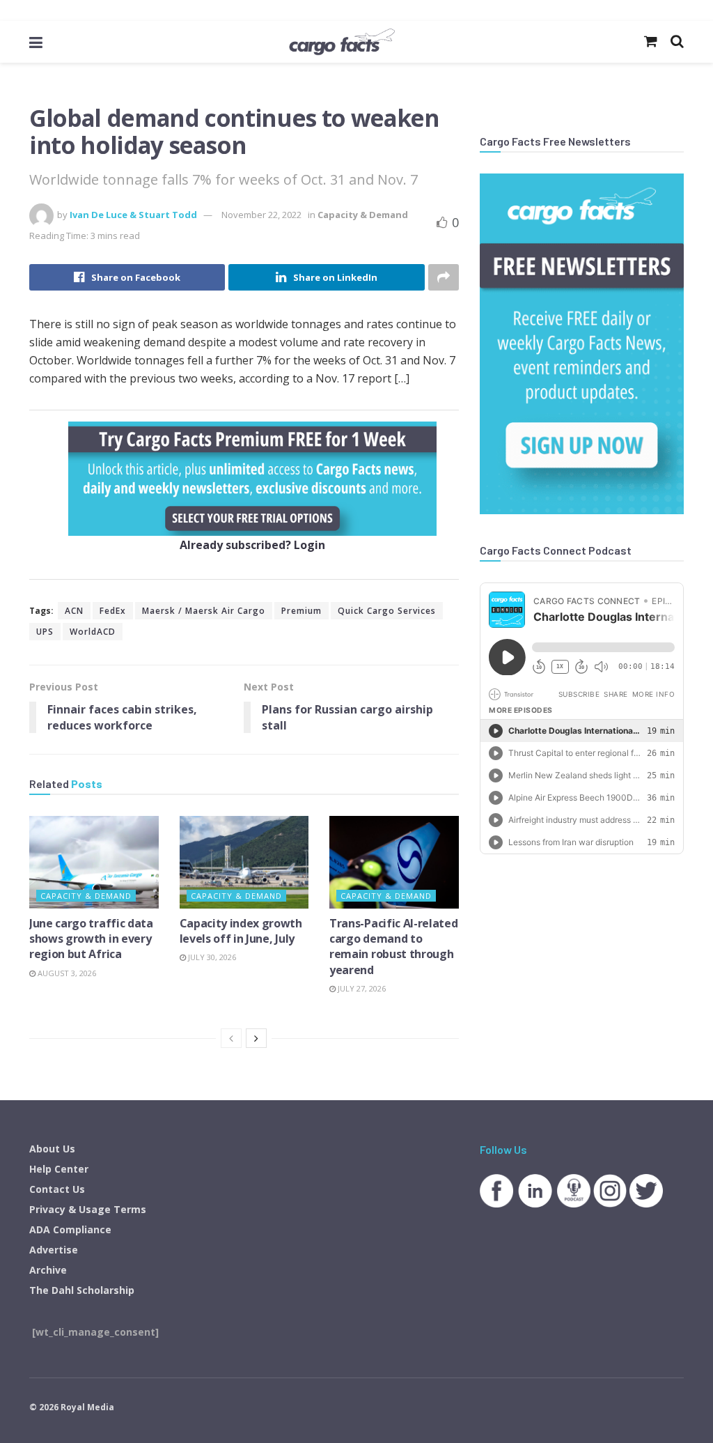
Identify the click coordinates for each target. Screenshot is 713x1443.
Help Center (58, 1168)
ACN (74, 611)
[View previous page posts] (231, 1038)
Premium (301, 611)
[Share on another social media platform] (443, 277)
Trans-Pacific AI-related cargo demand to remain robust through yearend (393, 947)
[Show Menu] (35, 42)
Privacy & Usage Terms (87, 1209)
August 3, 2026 (66, 973)
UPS (45, 632)
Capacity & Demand (363, 214)
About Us (52, 1148)
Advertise (53, 1249)
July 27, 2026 (361, 988)
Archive (48, 1269)
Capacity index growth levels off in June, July (241, 931)
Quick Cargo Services (387, 611)
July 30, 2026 (211, 957)
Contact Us (57, 1189)
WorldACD (93, 632)
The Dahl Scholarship (81, 1290)
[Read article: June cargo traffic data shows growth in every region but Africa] (94, 862)
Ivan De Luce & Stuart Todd (133, 214)
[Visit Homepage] (342, 42)
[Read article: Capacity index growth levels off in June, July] (244, 862)
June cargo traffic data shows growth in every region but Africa (91, 939)
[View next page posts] (256, 1038)
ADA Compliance (70, 1229)
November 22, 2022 (261, 214)
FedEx (113, 611)
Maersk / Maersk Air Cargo (203, 611)
